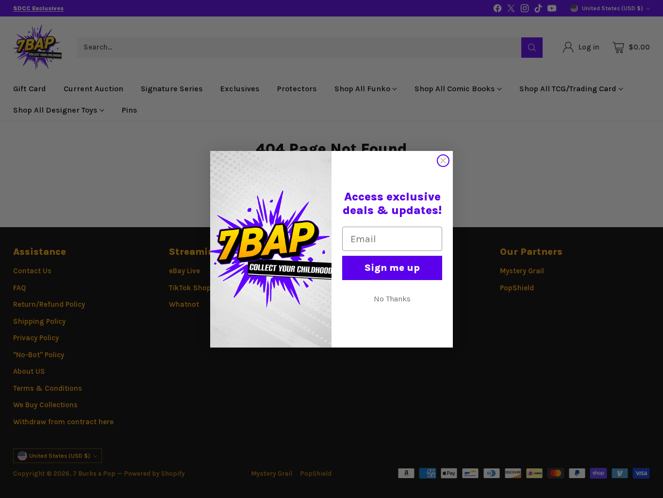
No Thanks (392, 298)
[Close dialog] (443, 160)
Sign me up (392, 267)
